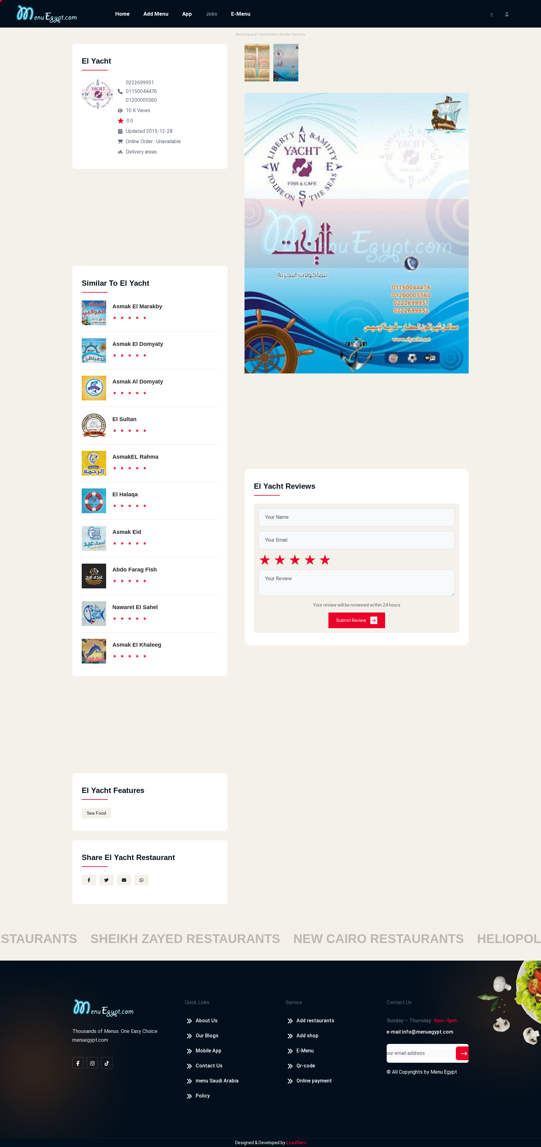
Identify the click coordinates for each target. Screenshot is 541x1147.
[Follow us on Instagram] (92, 1062)
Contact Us (209, 1066)
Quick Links (197, 1002)
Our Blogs (207, 1036)
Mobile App (208, 1051)
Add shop (307, 1036)
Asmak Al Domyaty (137, 381)
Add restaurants (315, 1021)
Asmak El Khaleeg (136, 645)
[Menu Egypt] (47, 13)
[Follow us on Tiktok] (106, 1062)
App (187, 14)
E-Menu (240, 14)
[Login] (507, 14)
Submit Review (351, 620)
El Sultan (124, 419)
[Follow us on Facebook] (78, 1062)
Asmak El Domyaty (137, 344)
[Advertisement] (150, 222)
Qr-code (305, 1066)
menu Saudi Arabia (217, 1081)
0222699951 (140, 83)
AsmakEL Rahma (135, 457)
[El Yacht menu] (257, 62)
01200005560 (141, 100)
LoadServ (296, 1142)
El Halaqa (125, 494)
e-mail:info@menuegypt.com (420, 1032)
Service (294, 1002)
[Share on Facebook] (89, 880)
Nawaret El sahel (135, 607)
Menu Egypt (443, 1072)
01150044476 (141, 91)
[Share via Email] (124, 880)
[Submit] (464, 1053)
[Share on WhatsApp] (141, 880)
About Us (207, 1021)
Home (122, 14)
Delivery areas (141, 152)
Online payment (314, 1081)
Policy (203, 1096)
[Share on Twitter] (106, 880)
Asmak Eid (126, 532)
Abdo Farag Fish (134, 569)
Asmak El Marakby (137, 306)
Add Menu (155, 14)
